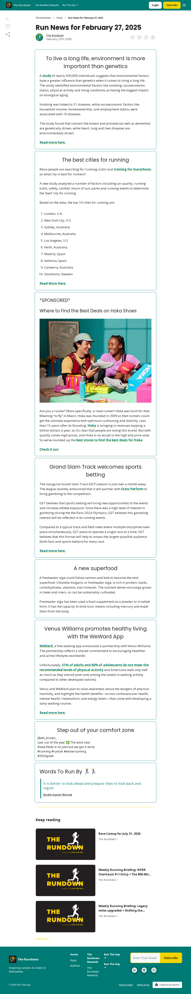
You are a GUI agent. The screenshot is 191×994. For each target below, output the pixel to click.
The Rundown (43, 17)
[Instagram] (154, 970)
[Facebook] (144, 970)
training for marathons (132, 169)
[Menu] (184, 4)
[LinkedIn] (134, 970)
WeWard (46, 646)
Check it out (49, 449)
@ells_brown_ (47, 738)
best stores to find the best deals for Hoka (109, 440)
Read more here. (53, 142)
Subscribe (171, 5)
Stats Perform (132, 489)
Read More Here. (53, 283)
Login (155, 5)
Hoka (91, 425)
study (46, 75)
